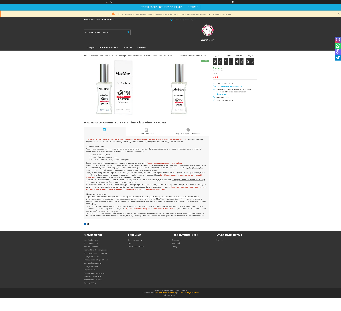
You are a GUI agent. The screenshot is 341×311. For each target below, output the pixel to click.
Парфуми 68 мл (90, 270)
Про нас (131, 243)
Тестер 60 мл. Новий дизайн (95, 250)
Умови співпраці (135, 240)
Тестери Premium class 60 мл (104, 56)
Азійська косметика (92, 276)
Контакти (141, 47)
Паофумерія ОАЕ (91, 266)
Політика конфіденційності (188, 293)
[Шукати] (128, 32)
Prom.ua (184, 290)
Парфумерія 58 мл (91, 256)
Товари (90, 47)
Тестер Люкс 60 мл (91, 243)
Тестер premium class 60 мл (95, 253)
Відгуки (219, 240)
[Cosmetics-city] (207, 30)
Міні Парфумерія (91, 240)
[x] (88, 224)
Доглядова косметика (93, 280)
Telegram (176, 246)
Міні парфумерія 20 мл (93, 263)
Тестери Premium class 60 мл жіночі (135, 56)
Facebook (176, 243)
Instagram (176, 240)
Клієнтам (128, 47)
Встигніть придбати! (108, 47)
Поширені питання (136, 246)
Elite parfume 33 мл (92, 246)
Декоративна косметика (94, 273)
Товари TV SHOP (91, 283)
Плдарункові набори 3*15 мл (96, 260)
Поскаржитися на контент (165, 293)
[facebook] (85, 224)
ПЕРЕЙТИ (193, 7)
